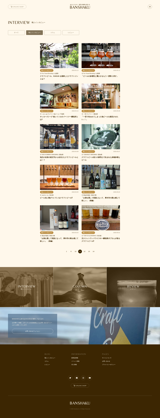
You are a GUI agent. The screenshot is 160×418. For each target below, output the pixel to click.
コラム (47, 361)
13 (89, 251)
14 (93, 251)
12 (84, 251)
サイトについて (106, 358)
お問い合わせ (106, 361)
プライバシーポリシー (108, 364)
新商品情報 (74, 358)
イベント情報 (75, 361)
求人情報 (74, 364)
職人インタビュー (50, 358)
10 (75, 251)
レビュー (47, 364)
